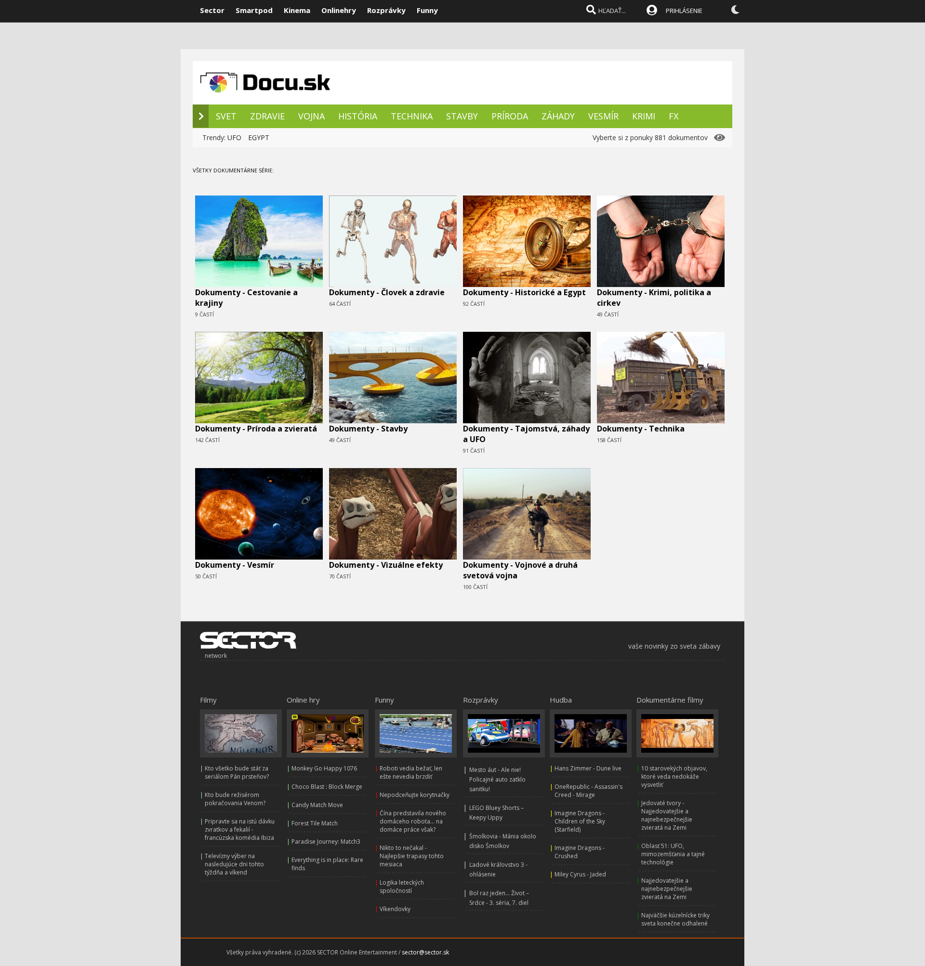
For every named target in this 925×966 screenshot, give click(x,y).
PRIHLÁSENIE (684, 10)
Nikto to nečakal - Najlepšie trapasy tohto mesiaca (412, 856)
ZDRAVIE (267, 116)
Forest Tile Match (314, 823)
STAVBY (462, 116)
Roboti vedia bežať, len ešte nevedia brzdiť (411, 772)
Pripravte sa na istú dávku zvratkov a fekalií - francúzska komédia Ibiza (240, 829)
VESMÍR (603, 116)
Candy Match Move (317, 805)
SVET (226, 116)
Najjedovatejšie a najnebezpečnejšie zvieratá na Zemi (666, 888)
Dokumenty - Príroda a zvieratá (256, 428)
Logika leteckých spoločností (402, 886)
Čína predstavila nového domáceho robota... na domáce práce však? (413, 821)
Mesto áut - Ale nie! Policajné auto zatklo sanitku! (497, 779)
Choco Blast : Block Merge (326, 787)
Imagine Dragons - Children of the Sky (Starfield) (580, 821)
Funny (427, 10)
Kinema (297, 10)
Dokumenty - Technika (641, 428)
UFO (234, 137)
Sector (212, 10)
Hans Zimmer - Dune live (588, 768)
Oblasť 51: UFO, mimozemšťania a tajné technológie (673, 854)
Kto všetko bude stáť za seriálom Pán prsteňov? (237, 772)
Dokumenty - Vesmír (234, 565)
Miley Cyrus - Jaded (580, 874)
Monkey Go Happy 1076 (324, 768)
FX (673, 116)
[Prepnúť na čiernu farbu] (735, 9)
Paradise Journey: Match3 (325, 841)
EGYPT (258, 137)
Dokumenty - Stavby (368, 428)
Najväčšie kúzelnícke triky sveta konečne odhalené (675, 919)
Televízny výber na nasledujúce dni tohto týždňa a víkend (234, 864)
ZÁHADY (558, 116)
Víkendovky (395, 909)
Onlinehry (338, 10)
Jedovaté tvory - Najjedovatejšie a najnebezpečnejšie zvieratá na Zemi (666, 815)
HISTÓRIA (357, 116)
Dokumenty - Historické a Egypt (524, 292)
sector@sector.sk (425, 952)
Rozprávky (386, 10)
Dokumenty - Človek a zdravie (387, 292)
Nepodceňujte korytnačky (414, 795)
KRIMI (643, 116)
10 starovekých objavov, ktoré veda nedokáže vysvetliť (674, 776)
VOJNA (311, 116)
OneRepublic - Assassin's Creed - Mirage (588, 791)
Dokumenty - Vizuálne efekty (386, 565)
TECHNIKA (412, 116)
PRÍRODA (509, 116)
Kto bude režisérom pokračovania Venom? (235, 799)
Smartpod (254, 10)
